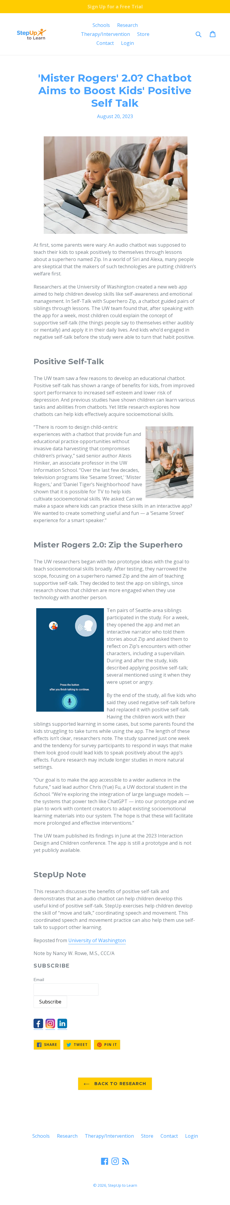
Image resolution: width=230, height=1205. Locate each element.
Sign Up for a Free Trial (115, 6)
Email (39, 979)
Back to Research (119, 1083)
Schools (101, 25)
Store (143, 34)
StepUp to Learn (122, 1185)
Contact (105, 43)
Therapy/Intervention (105, 34)
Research (127, 25)
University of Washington (97, 940)
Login (127, 43)
